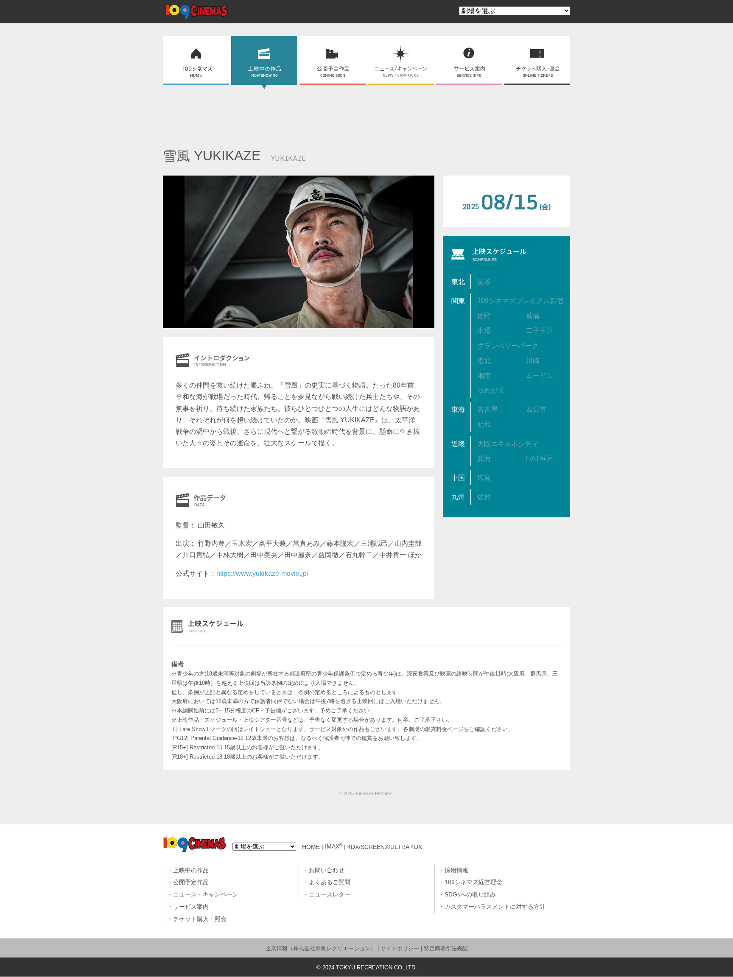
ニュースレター (329, 894)
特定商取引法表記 (446, 948)
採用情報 (456, 870)
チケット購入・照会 (200, 919)
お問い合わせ (326, 870)
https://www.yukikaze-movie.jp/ (262, 573)
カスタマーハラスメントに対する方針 (495, 907)
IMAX (333, 846)
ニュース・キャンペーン (205, 894)
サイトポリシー (399, 948)
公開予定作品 (191, 882)
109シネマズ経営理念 (473, 882)
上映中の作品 (191, 870)
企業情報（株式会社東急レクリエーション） (321, 948)
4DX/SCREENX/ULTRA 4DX (384, 846)
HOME (311, 846)
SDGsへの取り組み (470, 894)
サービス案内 (191, 907)
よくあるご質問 (329, 882)
